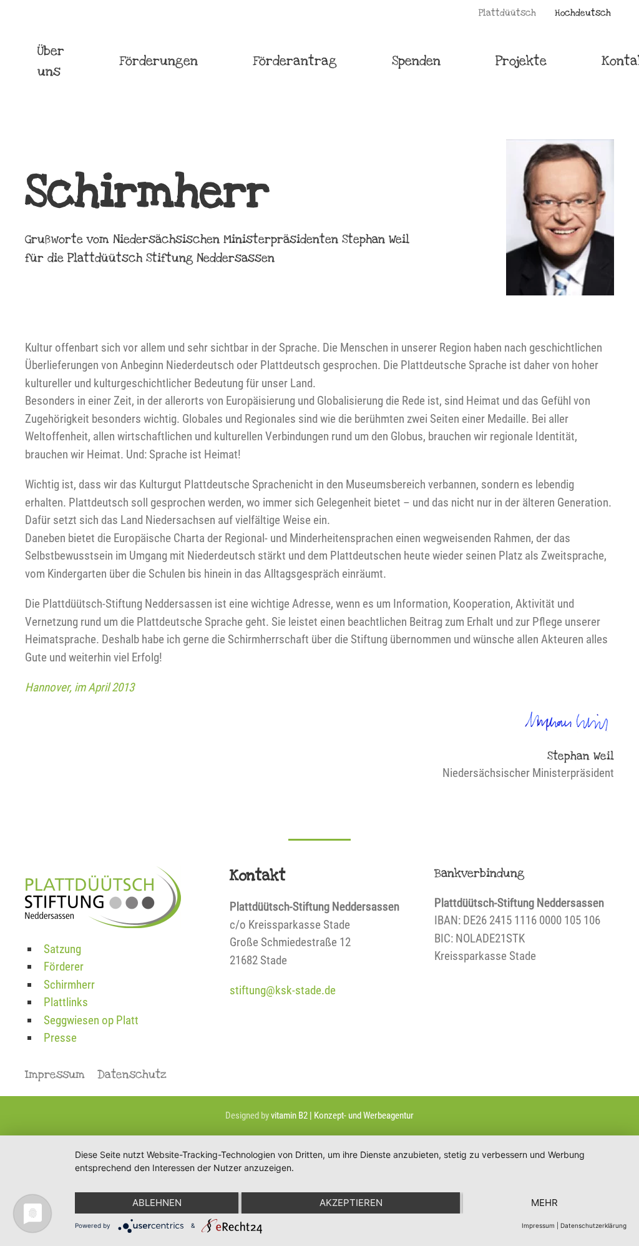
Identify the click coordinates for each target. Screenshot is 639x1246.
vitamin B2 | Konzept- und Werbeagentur (342, 1115)
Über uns (50, 61)
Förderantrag (295, 60)
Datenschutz (132, 1074)
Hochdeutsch (583, 13)
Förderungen (158, 60)
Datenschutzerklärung (593, 1225)
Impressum (55, 1074)
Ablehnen (157, 1203)
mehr (544, 1203)
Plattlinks (66, 1002)
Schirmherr (69, 984)
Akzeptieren (351, 1203)
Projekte (521, 60)
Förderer (64, 966)
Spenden (416, 60)
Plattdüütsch (507, 13)
